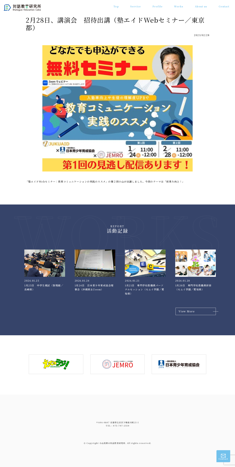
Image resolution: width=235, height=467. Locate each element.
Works (178, 6)
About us (201, 6)
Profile (158, 6)
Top (116, 6)
